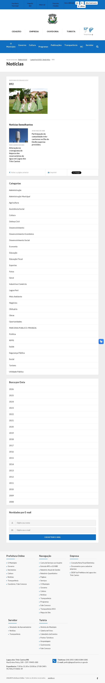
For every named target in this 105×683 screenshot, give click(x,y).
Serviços (43, 581)
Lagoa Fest (14, 290)
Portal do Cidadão (56, 4)
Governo (22, 45)
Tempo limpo (87, 34)
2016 (11, 452)
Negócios (13, 303)
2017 (11, 445)
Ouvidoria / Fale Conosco (17, 584)
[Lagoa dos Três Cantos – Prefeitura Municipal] (52, 19)
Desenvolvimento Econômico (21, 234)
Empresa (34, 31)
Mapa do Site (30, 4)
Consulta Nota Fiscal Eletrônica (82, 563)
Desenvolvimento (16, 228)
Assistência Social (16, 209)
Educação (13, 253)
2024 (11, 402)
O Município (10, 45)
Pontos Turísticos (47, 638)
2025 (11, 395)
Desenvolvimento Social (19, 240)
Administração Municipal (19, 196)
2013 (11, 470)
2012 (11, 477)
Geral (11, 278)
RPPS (11, 340)
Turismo (12, 365)
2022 (11, 414)
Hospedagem (45, 641)
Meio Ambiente (15, 296)
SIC (81, 46)
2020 (11, 427)
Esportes (13, 265)
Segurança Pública (17, 353)
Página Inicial (22, 60)
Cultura (32, 45)
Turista (71, 31)
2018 (11, 439)
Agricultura (14, 203)
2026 (11, 389)
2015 (11, 458)
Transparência (70, 45)
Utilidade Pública (16, 371)
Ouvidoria (53, 31)
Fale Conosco (45, 605)
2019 (11, 433)
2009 (11, 495)
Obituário (13, 309)
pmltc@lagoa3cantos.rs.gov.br (76, 662)
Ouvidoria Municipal (15, 4)
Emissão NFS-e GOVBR (49, 566)
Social (11, 359)
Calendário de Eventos (48, 634)
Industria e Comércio (18, 284)
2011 (11, 483)
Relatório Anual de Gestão (50, 570)
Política (12, 334)
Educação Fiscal (16, 259)
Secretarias (12, 570)
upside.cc (51, 678)
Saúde (11, 346)
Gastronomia (45, 645)
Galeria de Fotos (46, 631)
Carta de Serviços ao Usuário (51, 563)
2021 (11, 420)
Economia (13, 246)
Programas (43, 46)
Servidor (89, 45)
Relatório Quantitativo (48, 573)
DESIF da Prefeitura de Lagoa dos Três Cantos (83, 574)
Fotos (11, 271)
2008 (11, 502)
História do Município (48, 627)
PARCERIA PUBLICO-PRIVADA (22, 328)
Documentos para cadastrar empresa (81, 567)
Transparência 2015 (48, 609)
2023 (11, 408)
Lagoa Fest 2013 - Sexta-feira (40, 60)
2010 (11, 489)
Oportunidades (15, 321)
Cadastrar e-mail (52, 537)
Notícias (11, 577)
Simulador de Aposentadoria (20, 627)
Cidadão (16, 31)
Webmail (42, 5)
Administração (15, 190)
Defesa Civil (14, 221)
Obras (11, 315)
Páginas (43, 577)
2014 (11, 464)
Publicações (56, 45)
